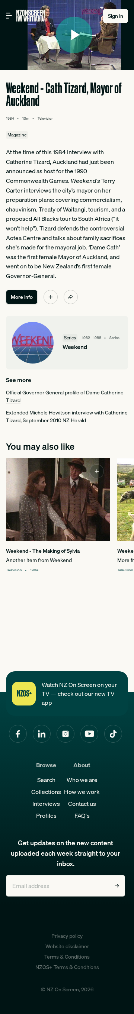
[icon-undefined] (51, 297)
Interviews (46, 803)
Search (46, 780)
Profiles (46, 815)
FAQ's (82, 815)
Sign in (115, 16)
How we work (82, 792)
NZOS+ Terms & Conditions (67, 967)
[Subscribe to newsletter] (116, 885)
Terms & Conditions (67, 956)
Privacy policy (67, 936)
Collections (46, 792)
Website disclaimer (67, 946)
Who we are (82, 780)
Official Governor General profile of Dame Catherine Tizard (65, 396)
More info (22, 297)
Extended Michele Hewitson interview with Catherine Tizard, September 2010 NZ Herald (67, 416)
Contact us (82, 803)
